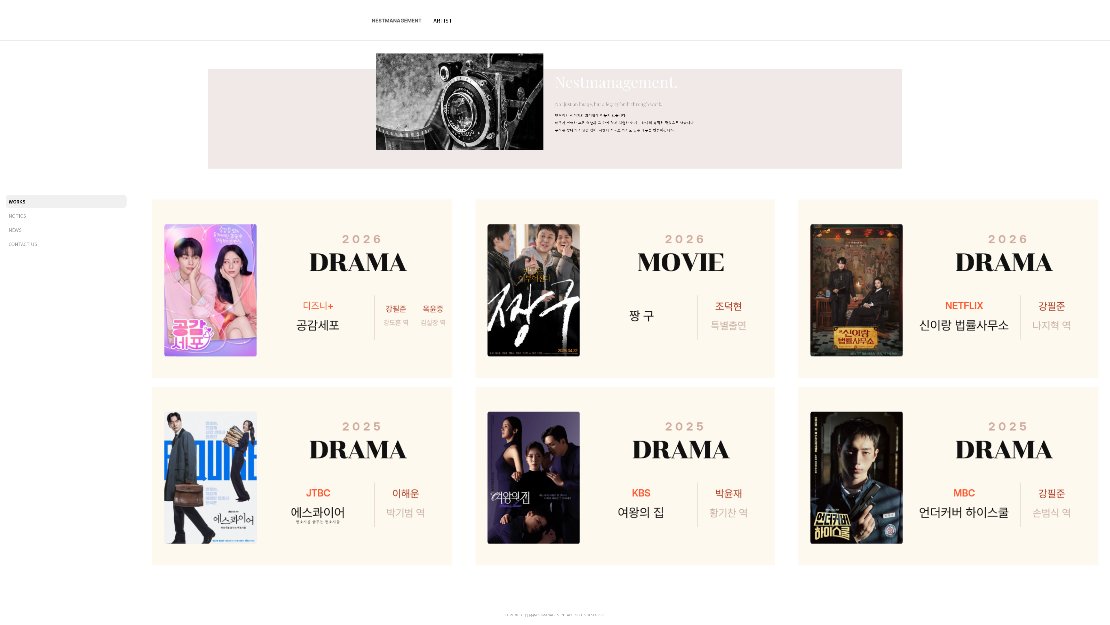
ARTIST (443, 20)
